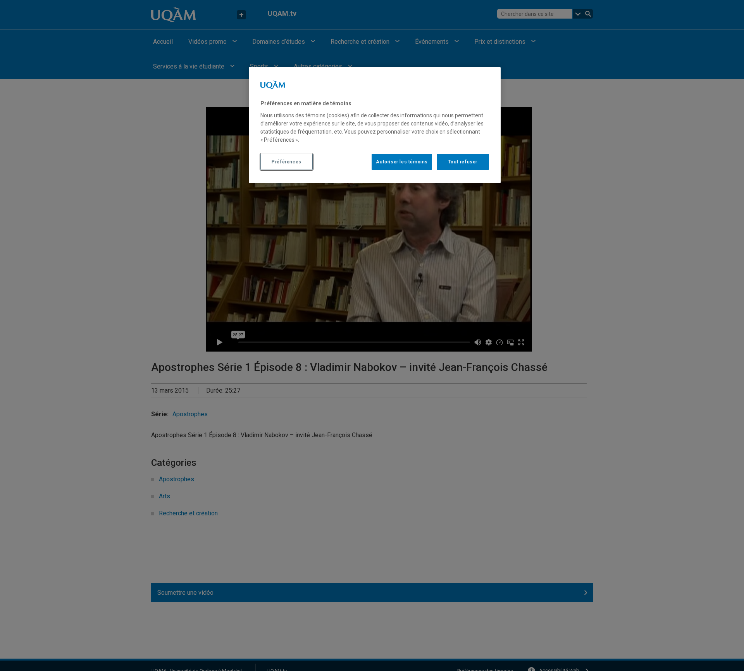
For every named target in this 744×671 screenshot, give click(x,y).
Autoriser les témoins (402, 162)
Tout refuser (462, 162)
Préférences (286, 162)
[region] (375, 125)
